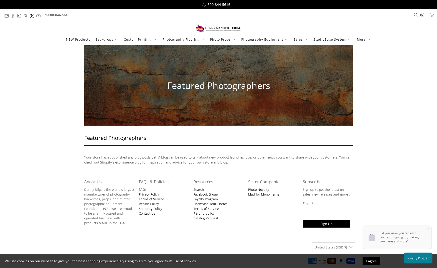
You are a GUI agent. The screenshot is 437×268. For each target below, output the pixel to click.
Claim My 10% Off (218, 168)
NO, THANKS (218, 182)
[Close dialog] (258, 99)
